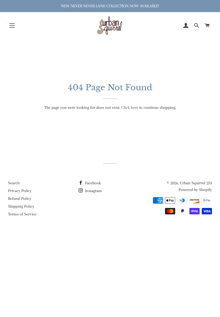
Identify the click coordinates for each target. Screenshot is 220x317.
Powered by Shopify (195, 189)
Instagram (93, 190)
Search (14, 183)
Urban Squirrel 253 (196, 183)
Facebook (92, 183)
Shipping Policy (21, 206)
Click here (129, 107)
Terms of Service (22, 214)
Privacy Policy (20, 190)
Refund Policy (19, 198)
